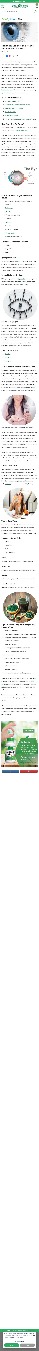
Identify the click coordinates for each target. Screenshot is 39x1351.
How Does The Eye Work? (12, 101)
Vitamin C (8, 361)
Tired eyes (8, 222)
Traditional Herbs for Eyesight (14, 108)
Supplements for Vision (12, 115)
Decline (27, 1345)
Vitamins (5, 350)
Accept (11, 1345)
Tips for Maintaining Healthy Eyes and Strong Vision (20, 119)
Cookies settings (19, 1341)
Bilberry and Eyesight (9, 322)
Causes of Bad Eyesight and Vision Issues (17, 105)
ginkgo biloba (21, 279)
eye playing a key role (21, 130)
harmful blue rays (6, 90)
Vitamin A (7, 354)
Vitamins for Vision (10, 112)
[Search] (35, 11)
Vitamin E (8, 357)
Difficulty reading (10, 233)
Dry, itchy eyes (9, 208)
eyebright (17, 261)
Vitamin (8, 484)
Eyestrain (7, 211)
